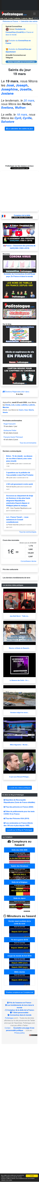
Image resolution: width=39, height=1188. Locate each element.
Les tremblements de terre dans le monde (20, 1006)
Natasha (5, 412)
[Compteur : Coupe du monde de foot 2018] (19, 963)
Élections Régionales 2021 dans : (17, 391)
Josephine (9, 89)
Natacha (31, 410)
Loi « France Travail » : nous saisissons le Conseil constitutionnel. (17, 519)
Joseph (22, 85)
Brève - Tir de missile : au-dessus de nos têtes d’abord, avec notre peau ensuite (19, 458)
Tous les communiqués (27, 532)
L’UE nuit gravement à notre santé (19, 484)
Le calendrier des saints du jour (20, 128)
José (10, 85)
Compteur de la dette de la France (20, 1010)
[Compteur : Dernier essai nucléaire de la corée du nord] (19, 931)
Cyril (17, 118)
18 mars (22, 114)
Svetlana (7, 107)
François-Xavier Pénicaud (13, 437)
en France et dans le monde (19, 32)
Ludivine (24, 405)
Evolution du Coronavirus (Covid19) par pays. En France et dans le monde (19, 275)
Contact (7, 1028)
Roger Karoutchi (10, 424)
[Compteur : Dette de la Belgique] (19, 890)
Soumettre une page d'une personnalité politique (20, 1029)
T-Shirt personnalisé (20, 1012)
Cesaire (21, 410)
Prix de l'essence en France (20, 1002)
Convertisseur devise (28, 561)
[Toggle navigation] (34, 14)
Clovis (7, 405)
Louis (17, 405)
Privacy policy (19, 1033)
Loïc (13, 405)
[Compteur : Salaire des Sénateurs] (19, 874)
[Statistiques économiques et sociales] (19, 310)
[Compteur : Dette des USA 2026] (19, 858)
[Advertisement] (19, 5)
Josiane (7, 93)
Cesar (26, 410)
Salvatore (7, 121)
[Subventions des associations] (19, 334)
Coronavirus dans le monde (20, 1015)
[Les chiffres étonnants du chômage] (19, 376)
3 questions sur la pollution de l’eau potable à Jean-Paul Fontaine (19, 473)
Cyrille (27, 118)
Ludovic (31, 405)
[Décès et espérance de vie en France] (19, 355)
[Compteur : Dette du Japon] (19, 906)
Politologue (9, 1018)
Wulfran (20, 107)
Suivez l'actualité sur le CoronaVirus (21, 62)
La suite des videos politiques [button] (19, 787)
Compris (32, 1176)
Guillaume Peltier (10, 430)
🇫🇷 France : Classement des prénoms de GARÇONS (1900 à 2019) (19, 246)
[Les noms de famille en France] (19, 289)
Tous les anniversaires (28, 443)
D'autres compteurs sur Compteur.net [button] (19, 992)
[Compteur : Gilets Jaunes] (19, 979)
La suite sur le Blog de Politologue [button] (19, 830)
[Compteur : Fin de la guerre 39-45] (19, 947)
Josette (26, 89)
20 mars (29, 100)
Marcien (6, 407)
